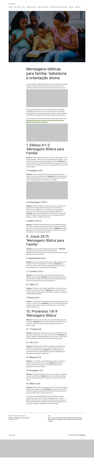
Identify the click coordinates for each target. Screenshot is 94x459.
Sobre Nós (71, 7)
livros (55, 419)
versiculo (79, 419)
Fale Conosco (17, 7)
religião (65, 419)
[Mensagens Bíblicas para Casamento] (37, 120)
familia (80, 417)
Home (23, 7)
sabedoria (74, 419)
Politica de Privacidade (43, 7)
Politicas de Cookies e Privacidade (58, 7)
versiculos (50, 421)
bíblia (49, 417)
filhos (49, 419)
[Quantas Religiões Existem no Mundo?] (37, 122)
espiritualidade (69, 417)
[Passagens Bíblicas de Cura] (56, 120)
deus (57, 417)
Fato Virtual (12, 4)
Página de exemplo (31, 7)
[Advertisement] (47, 98)
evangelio (76, 417)
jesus (52, 419)
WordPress (82, 435)
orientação (60, 419)
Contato (11, 7)
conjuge (53, 417)
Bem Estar (11, 417)
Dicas (23, 417)
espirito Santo (62, 417)
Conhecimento (17, 417)
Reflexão (27, 417)
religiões (69, 419)
